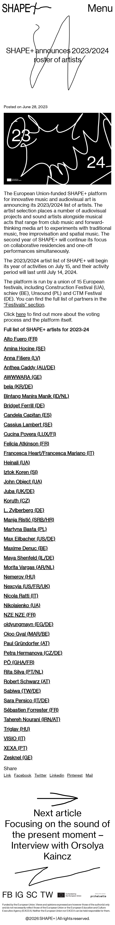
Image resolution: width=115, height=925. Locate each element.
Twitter (40, 775)
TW (46, 895)
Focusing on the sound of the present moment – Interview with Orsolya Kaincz (57, 834)
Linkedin (57, 775)
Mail (89, 775)
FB (7, 895)
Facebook (22, 775)
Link (7, 775)
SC (31, 895)
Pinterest (75, 775)
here (21, 314)
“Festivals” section (24, 305)
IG (19, 895)
